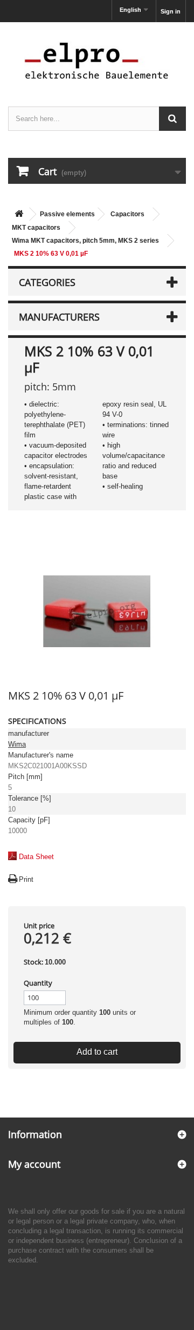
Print (26, 879)
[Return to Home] (19, 214)
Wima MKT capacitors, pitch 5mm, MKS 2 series (85, 240)
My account (34, 1164)
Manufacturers (59, 316)
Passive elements (67, 214)
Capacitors (127, 214)
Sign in (171, 11)
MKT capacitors (36, 227)
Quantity (38, 983)
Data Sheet (36, 857)
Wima (17, 744)
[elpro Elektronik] (97, 60)
